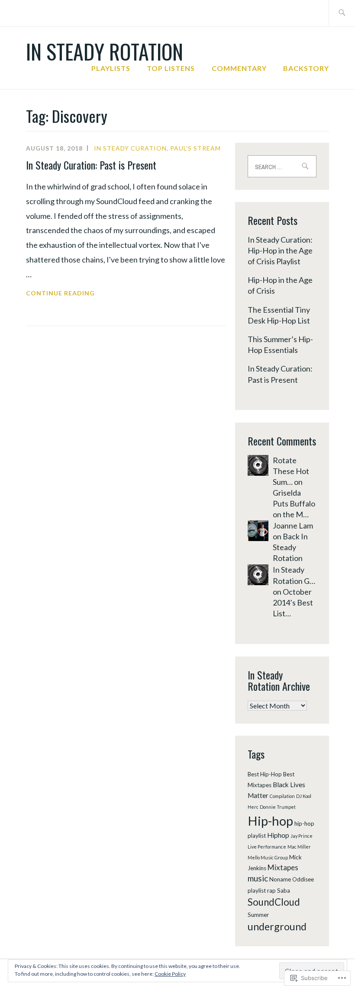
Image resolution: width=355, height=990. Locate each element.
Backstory (306, 68)
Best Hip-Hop (265, 774)
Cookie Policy (170, 974)
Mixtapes (283, 867)
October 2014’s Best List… (293, 602)
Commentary (239, 68)
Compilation (282, 796)
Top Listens (171, 68)
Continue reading (60, 294)
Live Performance (267, 846)
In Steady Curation (130, 148)
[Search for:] (342, 13)
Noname (280, 879)
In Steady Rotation (104, 51)
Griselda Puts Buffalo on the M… (294, 503)
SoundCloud (274, 902)
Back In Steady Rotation (290, 547)
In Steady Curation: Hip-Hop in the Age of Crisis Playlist (280, 250)
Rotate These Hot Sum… (291, 471)
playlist (257, 890)
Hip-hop (270, 820)
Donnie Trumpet (278, 807)
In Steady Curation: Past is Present (91, 165)
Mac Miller (299, 846)
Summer (258, 914)
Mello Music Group (268, 857)
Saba (283, 890)
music (258, 878)
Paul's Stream (195, 148)
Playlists (110, 68)
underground (277, 926)
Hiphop (278, 835)
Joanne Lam (293, 525)
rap (271, 890)
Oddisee (303, 879)
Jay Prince (301, 836)
